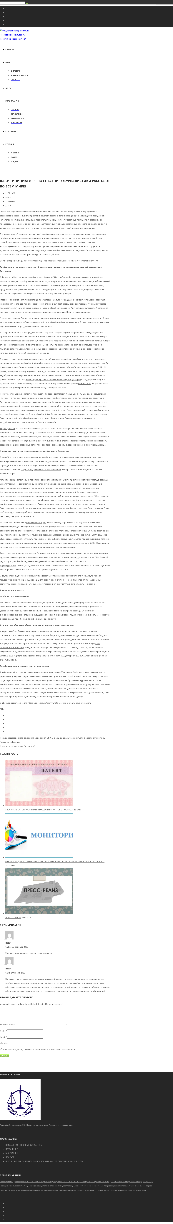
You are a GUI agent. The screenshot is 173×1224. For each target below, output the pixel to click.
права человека (141, 1186)
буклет (88, 1181)
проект (12, 1190)
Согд (42, 1181)
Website (4, 1043)
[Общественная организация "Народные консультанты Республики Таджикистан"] (15, 38)
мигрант (18, 1186)
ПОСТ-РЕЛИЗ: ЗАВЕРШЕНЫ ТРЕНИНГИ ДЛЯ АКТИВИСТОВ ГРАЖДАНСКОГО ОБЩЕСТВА (44, 1161)
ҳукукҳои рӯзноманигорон (135, 1190)
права (89, 1186)
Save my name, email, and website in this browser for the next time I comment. (39, 1049)
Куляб (23, 1181)
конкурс (139, 1181)
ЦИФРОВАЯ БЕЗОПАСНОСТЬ (68, 1181)
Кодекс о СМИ (50, 277)
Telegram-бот (8, 1181)
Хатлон (47, 1181)
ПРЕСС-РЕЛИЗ (11, 1149)
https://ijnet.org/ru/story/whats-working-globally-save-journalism (59, 702)
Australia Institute (51, 299)
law (1, 1181)
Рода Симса (97, 285)
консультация (148, 1181)
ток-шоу (93, 1190)
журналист (131, 1181)
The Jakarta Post (76, 561)
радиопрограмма (42, 1190)
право (149, 1186)
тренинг (106, 1190)
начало (50, 1186)
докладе (15, 618)
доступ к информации (118, 1181)
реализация (53, 1190)
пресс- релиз (5, 1190)
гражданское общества (100, 1181)
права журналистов (114, 1186)
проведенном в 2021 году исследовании (22, 246)
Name (3, 1030)
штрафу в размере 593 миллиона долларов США (80, 371)
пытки (18, 1190)
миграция (25, 1186)
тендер (87, 1190)
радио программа (28, 1190)
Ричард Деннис (68, 299)
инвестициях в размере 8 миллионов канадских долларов (53, 379)
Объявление (31, 1181)
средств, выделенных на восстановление (41, 469)
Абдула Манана (93, 575)
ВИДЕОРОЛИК (11, 1153)
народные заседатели (38, 1186)
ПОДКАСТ (9, 1157)
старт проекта (64, 1190)
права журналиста (99, 1186)
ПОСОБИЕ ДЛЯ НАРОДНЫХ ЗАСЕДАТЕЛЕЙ (23, 1145)
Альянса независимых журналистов (69, 575)
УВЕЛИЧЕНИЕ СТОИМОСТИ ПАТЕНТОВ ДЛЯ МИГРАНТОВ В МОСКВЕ (38, 809)
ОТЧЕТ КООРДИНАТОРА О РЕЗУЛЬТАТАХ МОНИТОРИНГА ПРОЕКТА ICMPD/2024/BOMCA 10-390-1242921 (54, 861)
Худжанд (53, 1181)
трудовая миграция (117, 1190)
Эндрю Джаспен (7, 428)
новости (56, 1186)
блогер (82, 1181)
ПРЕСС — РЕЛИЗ (13, 917)
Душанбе (17, 1181)
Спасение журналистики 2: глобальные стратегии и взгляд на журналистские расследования (61, 234)
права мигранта (128, 1186)
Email (3, 1037)
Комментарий (7, 1024)
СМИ (2, 709)
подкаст (63, 1186)
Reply (8, 942)
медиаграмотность (7, 1186)
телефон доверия (77, 1190)
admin (8, 197)
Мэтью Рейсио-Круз (36, 522)
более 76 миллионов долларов (82, 367)
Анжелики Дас (11, 672)
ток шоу (100, 1190)
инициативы (84, 383)
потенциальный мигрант (76, 1186)
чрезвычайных (76, 465)
